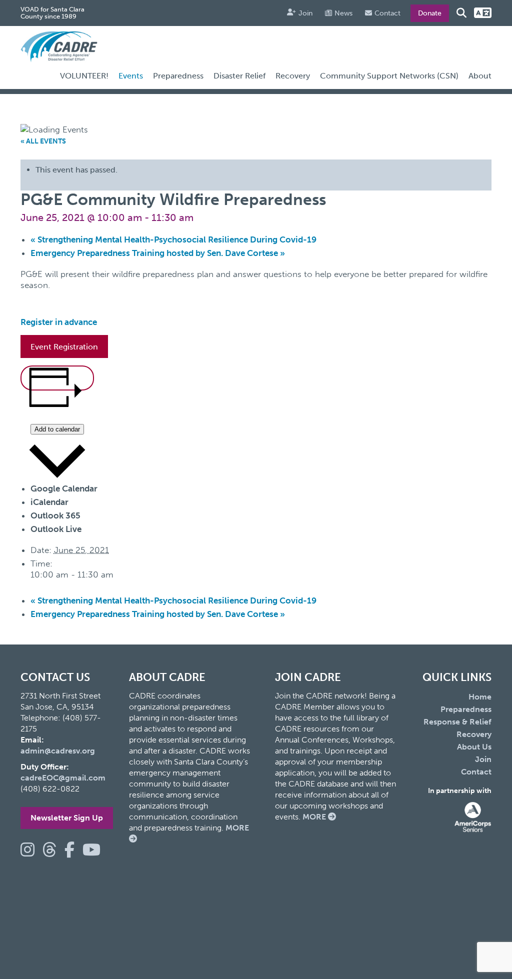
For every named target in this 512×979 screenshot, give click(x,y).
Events (130, 75)
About (480, 75)
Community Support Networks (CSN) (389, 75)
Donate (430, 13)
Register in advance (58, 322)
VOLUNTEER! (84, 75)
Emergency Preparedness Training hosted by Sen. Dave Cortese (157, 253)
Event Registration (64, 347)
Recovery (293, 75)
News (343, 13)
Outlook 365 (55, 515)
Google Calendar (64, 489)
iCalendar (49, 502)
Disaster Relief (240, 75)
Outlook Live (56, 529)
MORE (315, 817)
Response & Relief (458, 721)
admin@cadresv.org (57, 751)
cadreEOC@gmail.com (63, 777)
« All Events (43, 141)
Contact (387, 13)
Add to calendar (57, 429)
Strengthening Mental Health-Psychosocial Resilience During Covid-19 (173, 239)
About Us (474, 747)
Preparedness (178, 75)
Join (305, 13)
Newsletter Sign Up (66, 817)
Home (480, 697)
